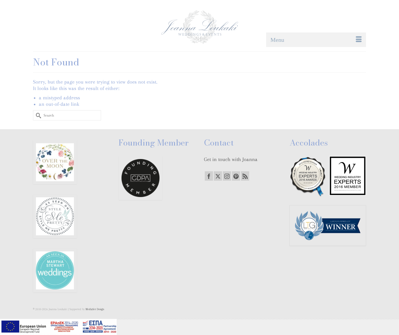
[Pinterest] (236, 176)
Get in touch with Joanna (231, 159)
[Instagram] (227, 176)
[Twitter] (218, 176)
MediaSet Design (95, 309)
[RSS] (245, 176)
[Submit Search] (37, 115)
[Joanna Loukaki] (199, 27)
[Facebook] (209, 176)
